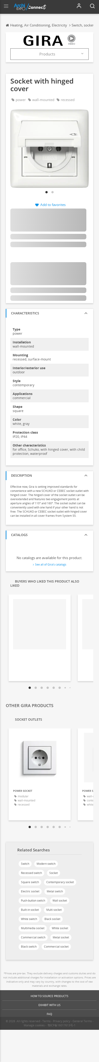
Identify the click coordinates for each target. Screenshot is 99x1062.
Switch (25, 864)
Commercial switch (33, 937)
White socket (60, 928)
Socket (53, 873)
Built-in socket (30, 910)
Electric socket (30, 891)
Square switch (30, 882)
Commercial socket (56, 947)
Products (47, 54)
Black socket (52, 919)
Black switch (29, 947)
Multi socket (54, 910)
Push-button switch (33, 900)
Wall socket (59, 900)
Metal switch (55, 891)
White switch (29, 919)
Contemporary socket (60, 882)
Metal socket (61, 937)
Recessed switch (31, 873)
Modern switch (46, 864)
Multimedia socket (32, 928)
